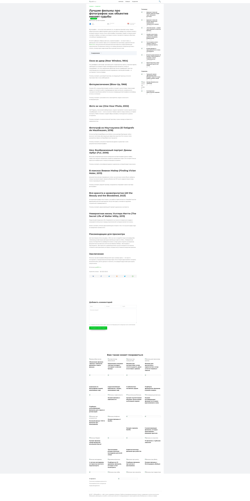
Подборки (135, 1)
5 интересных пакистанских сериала (152, 91)
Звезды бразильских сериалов (152, 82)
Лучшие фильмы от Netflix (114, 420)
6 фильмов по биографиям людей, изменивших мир (96, 388)
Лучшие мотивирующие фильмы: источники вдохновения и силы (152, 400)
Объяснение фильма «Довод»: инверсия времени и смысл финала (96, 364)
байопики (92, 44)
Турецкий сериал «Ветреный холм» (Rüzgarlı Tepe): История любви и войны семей (153, 76)
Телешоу (127, 1)
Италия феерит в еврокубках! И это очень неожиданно (153, 50)
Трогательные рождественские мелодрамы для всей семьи (115, 452)
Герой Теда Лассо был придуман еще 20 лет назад (152, 64)
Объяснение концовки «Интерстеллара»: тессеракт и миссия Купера (115, 366)
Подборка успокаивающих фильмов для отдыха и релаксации (97, 409)
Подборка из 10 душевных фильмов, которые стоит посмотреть (114, 465)
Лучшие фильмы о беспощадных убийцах (152, 463)
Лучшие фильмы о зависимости (114, 398)
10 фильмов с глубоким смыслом (152, 441)
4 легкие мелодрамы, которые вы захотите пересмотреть (96, 464)
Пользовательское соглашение (97, 483)
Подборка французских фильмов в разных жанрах (152, 388)
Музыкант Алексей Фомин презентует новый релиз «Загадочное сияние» (152, 22)
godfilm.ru (98, 267)
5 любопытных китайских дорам (132, 387)
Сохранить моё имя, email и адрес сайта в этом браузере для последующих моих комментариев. (113, 324)
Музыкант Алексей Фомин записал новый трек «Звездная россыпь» (152, 14)
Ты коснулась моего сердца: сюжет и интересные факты (152, 43)
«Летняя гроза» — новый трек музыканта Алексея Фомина (153, 29)
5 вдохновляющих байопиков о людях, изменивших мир (114, 388)
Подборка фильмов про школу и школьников (133, 464)
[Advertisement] (113, 290)
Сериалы (120, 1)
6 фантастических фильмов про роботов (133, 450)
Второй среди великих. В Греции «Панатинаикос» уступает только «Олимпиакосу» (153, 57)
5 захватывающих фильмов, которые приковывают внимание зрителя (151, 430)
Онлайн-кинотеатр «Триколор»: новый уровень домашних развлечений (151, 36)
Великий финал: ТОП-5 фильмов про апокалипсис (97, 422)
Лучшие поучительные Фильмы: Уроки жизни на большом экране (134, 399)
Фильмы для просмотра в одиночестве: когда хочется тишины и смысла (151, 367)
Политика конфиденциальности (98, 481)
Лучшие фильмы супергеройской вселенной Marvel (95, 442)
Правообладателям (94, 485)
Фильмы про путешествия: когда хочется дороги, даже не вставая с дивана (133, 366)
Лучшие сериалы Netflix (132, 428)
